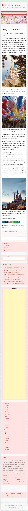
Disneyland (6, 225)
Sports (6, 425)
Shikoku (7, 449)
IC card (22, 464)
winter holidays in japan (14, 481)
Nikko (9, 475)
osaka (12, 475)
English (8, 243)
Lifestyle (3, 35)
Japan (6, 466)
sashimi (4, 477)
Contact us (19, 493)
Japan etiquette (6, 473)
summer (19, 478)
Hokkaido (7, 438)
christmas (16, 460)
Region (5, 432)
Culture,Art (17, 33)
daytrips (23, 462)
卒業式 (9, 483)
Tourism (7, 427)
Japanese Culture (16, 466)
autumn (5, 460)
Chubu (6, 433)
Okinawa (7, 447)
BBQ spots (22, 235)
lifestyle (18, 473)
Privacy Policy (11, 496)
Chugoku (7, 436)
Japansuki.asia (21, 505)
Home (7, 493)
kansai (11, 473)
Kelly (5, 33)
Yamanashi (21, 481)
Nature (6, 423)
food (6, 416)
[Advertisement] (14, 344)
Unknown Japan (11, 4)
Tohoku (6, 451)
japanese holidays (13, 470)
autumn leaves (10, 460)
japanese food (14, 468)
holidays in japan (17, 464)
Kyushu (6, 445)
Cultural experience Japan (11, 462)
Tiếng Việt (8, 249)
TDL (20, 225)
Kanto (21, 33)
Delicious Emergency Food (10, 231)
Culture (19, 462)
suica (15, 477)
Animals (7, 405)
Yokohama (5, 483)
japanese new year (10, 472)
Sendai (8, 477)
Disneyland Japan (14, 225)
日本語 (7, 245)
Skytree (11, 477)
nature (5, 476)
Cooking (7, 411)
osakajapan (17, 475)
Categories (6, 403)
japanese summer (18, 472)
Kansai (6, 442)
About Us (18, 496)
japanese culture (6, 468)
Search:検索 (6, 256)
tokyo (5, 480)
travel (19, 480)
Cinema (6, 409)
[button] (25, 17)
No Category (6, 429)
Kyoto (15, 473)
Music (6, 420)
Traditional (14, 480)
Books (6, 407)
